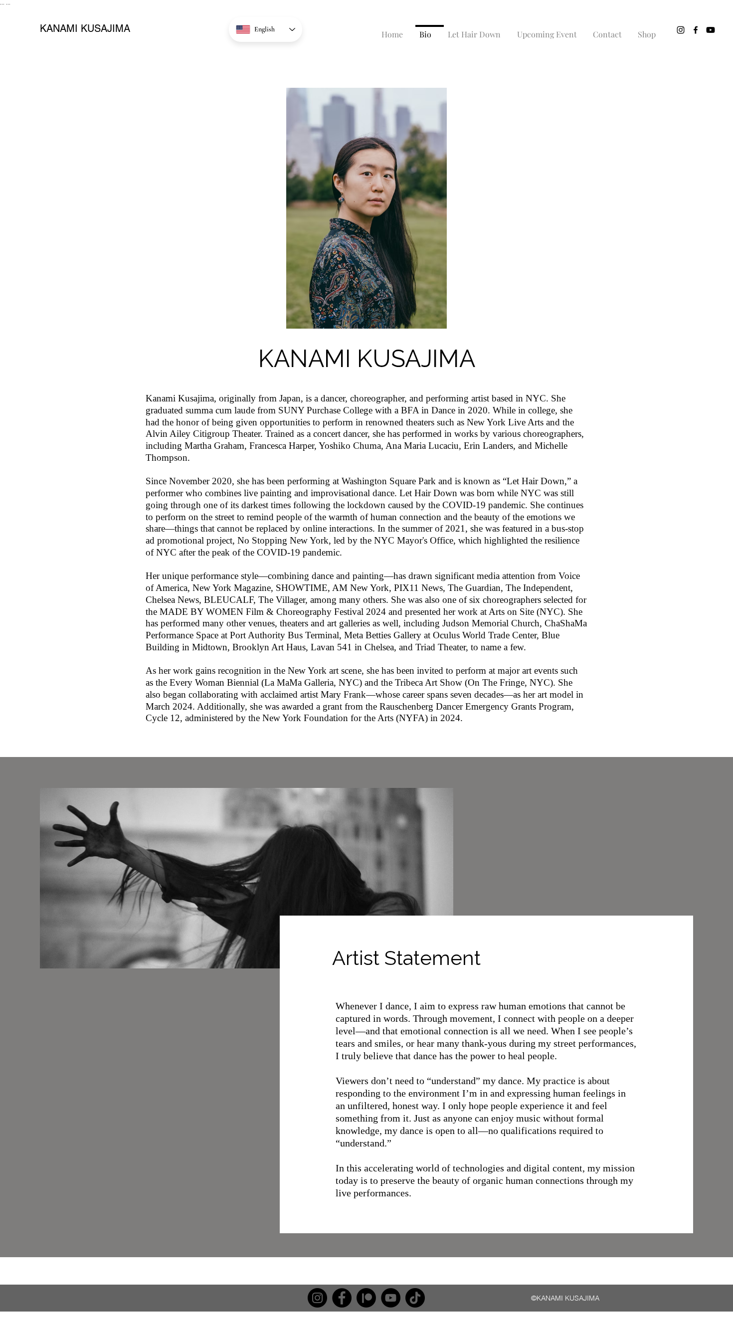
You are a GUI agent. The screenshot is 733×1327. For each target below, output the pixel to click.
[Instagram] (317, 1298)
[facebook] (696, 30)
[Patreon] (366, 1298)
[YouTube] (390, 1298)
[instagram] (681, 30)
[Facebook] (342, 1298)
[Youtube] (711, 30)
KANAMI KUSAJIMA (85, 28)
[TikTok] (415, 1298)
